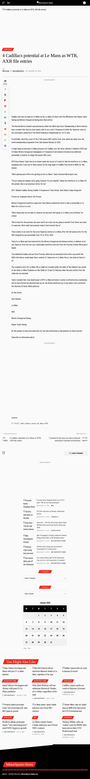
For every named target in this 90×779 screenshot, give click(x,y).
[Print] (5, 146)
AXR (22, 423)
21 (33, 635)
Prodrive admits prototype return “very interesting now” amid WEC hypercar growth (14, 725)
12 (63, 622)
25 (57, 635)
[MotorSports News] (45, 2)
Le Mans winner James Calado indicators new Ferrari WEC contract (45, 725)
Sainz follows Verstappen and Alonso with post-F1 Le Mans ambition (15, 688)
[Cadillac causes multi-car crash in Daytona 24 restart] (75, 674)
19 (63, 629)
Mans (41, 423)
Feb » (29, 648)
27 (26, 642)
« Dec (24, 648)
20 (26, 635)
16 (45, 629)
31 (51, 642)
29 (39, 642)
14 (33, 629)
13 (26, 629)
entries (34, 423)
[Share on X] (5, 95)
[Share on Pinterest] (5, 106)
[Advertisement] (49, 96)
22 (39, 635)
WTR (46, 423)
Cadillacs (28, 423)
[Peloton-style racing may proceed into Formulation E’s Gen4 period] (29, 549)
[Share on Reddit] (5, 129)
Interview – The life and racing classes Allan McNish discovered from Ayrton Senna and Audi (51, 525)
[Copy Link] (5, 140)
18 (57, 629)
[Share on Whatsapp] (5, 112)
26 (63, 635)
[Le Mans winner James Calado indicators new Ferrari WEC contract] (45, 710)
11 (57, 622)
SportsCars (8, 49)
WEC (52, 505)
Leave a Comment (77, 453)
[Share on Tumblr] (5, 123)
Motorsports (18, 71)
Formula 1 (55, 517)
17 (51, 629)
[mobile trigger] (4, 2)
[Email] (5, 134)
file (38, 423)
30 (45, 642)
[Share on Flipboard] (5, 100)
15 (39, 629)
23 (45, 635)
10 (51, 622)
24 (51, 635)
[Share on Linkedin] (5, 117)
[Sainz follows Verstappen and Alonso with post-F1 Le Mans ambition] (15, 674)
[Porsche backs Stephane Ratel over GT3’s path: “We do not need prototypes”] (29, 503)
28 (33, 642)
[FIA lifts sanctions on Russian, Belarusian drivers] (29, 514)
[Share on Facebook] (5, 89)
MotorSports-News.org (29, 774)
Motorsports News (58, 541)
